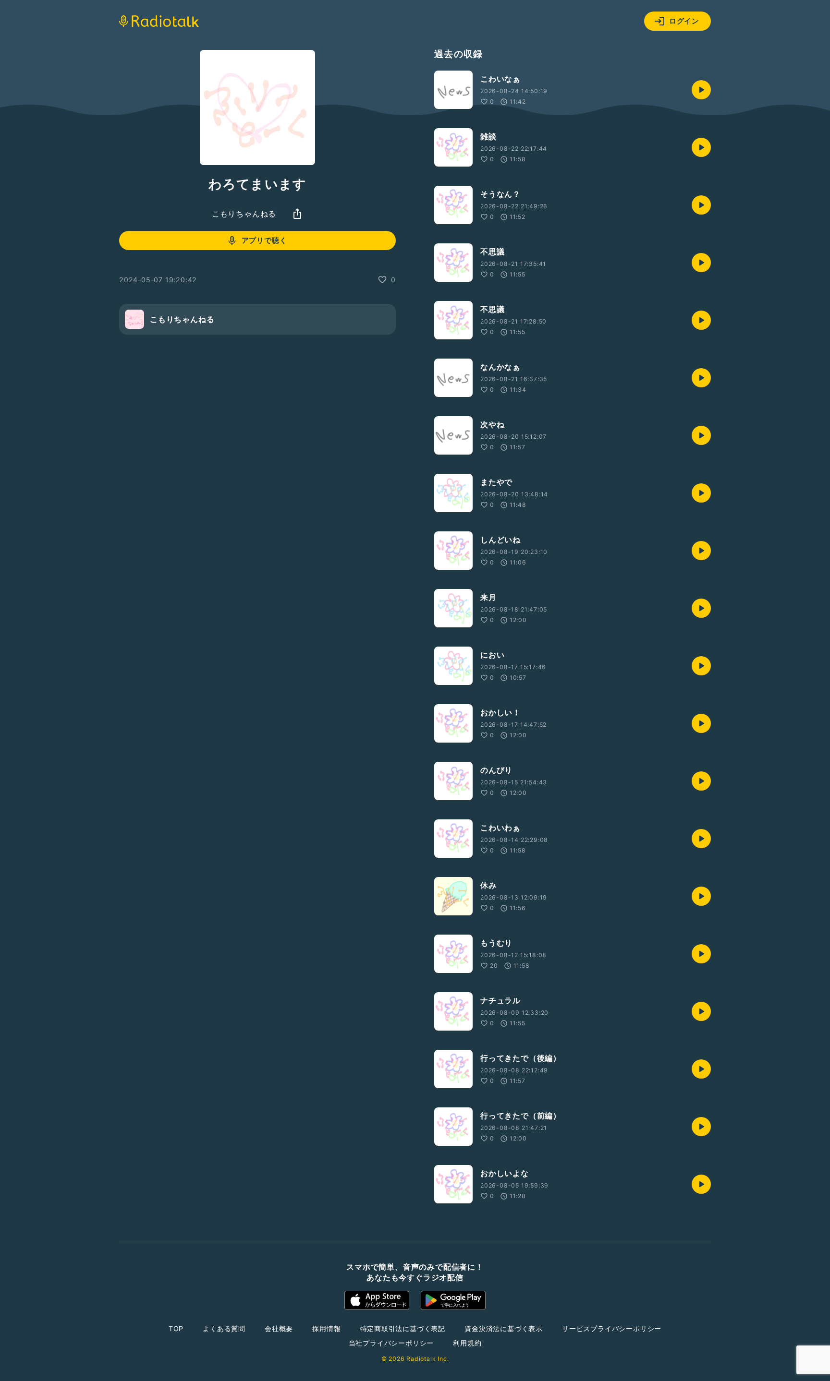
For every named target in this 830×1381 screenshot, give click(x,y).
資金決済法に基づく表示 (503, 1328)
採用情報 (326, 1328)
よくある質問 (224, 1328)
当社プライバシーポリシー (391, 1343)
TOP (176, 1328)
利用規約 (467, 1343)
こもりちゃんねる (244, 213)
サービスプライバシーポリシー (611, 1328)
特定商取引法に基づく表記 (403, 1328)
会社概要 (279, 1328)
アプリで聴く (264, 240)
